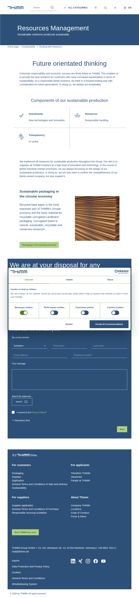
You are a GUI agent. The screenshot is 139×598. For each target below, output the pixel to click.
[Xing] (80, 561)
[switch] (54, 313)
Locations (76, 509)
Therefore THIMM (80, 473)
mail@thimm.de (20, 551)
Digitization (18, 480)
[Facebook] (95, 561)
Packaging (17, 473)
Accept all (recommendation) (109, 324)
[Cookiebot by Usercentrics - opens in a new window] (117, 272)
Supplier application (22, 505)
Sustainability (28, 47)
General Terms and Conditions (28, 578)
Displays (16, 477)
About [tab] (110, 279)
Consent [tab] (29, 279)
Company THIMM (80, 505)
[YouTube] (103, 561)
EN (129, 8)
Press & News (78, 516)
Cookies (16, 572)
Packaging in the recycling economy (39, 245)
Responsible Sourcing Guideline (29, 512)
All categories (78, 8)
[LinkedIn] (73, 561)
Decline (69, 324)
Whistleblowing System (24, 584)
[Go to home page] (15, 7)
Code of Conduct (80, 512)
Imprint (15, 560)
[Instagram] (88, 561)
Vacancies (76, 477)
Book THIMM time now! (25, 532)
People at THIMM (80, 480)
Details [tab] (69, 279)
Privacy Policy (38, 412)
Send (122, 429)
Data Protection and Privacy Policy (30, 566)
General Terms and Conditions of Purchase (35, 509)
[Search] (52, 7)
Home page (13, 47)
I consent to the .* (31, 412)
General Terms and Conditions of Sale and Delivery (39, 484)
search (19, 402)
